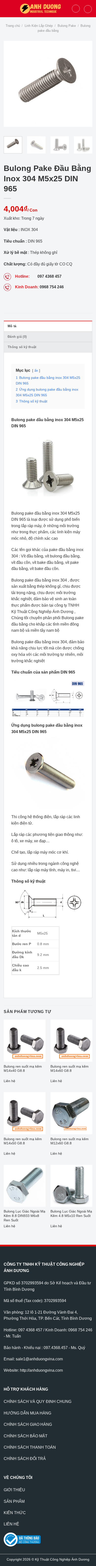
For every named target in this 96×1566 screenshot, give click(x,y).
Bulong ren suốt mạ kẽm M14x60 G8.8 (69, 1069)
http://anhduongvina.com (41, 1370)
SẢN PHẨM (14, 1501)
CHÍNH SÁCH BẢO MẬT (26, 1436)
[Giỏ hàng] (88, 9)
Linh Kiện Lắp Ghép (39, 26)
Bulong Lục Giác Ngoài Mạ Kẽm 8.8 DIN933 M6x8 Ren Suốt (24, 1216)
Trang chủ (13, 26)
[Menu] (7, 8)
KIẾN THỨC (15, 1513)
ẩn (36, 370)
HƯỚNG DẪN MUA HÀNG (27, 1413)
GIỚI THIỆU (14, 1490)
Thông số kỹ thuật (22, 347)
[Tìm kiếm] (76, 9)
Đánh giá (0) (17, 336)
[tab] (48, 326)
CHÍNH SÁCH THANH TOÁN (30, 1447)
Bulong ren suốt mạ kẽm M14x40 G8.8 (23, 1069)
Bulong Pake (67, 26)
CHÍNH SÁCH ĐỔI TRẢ (25, 1459)
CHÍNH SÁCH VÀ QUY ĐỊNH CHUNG (37, 1401)
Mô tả (12, 326)
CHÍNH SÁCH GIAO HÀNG (28, 1424)
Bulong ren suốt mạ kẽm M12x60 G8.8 (69, 1141)
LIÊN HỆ (11, 1524)
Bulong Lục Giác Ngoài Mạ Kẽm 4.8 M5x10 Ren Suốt (71, 1214)
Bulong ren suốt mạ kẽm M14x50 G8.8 (23, 1141)
